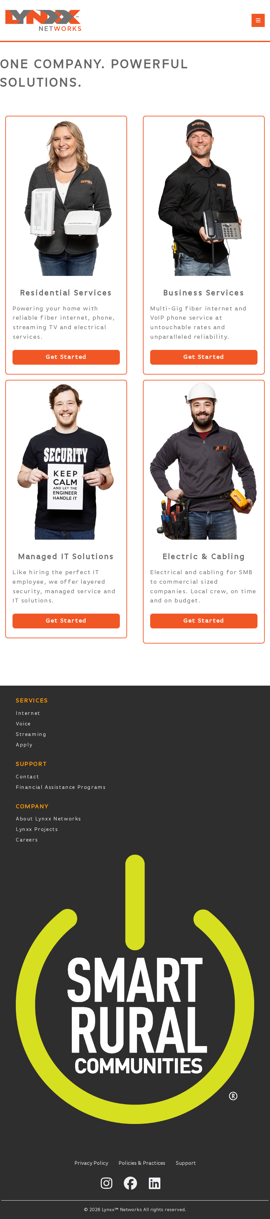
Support (186, 1163)
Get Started (66, 357)
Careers (27, 840)
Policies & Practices (142, 1163)
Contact (27, 777)
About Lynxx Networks (48, 819)
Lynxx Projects (37, 829)
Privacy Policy (91, 1163)
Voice (23, 724)
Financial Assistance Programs (61, 787)
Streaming (31, 734)
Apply (24, 745)
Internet (28, 713)
